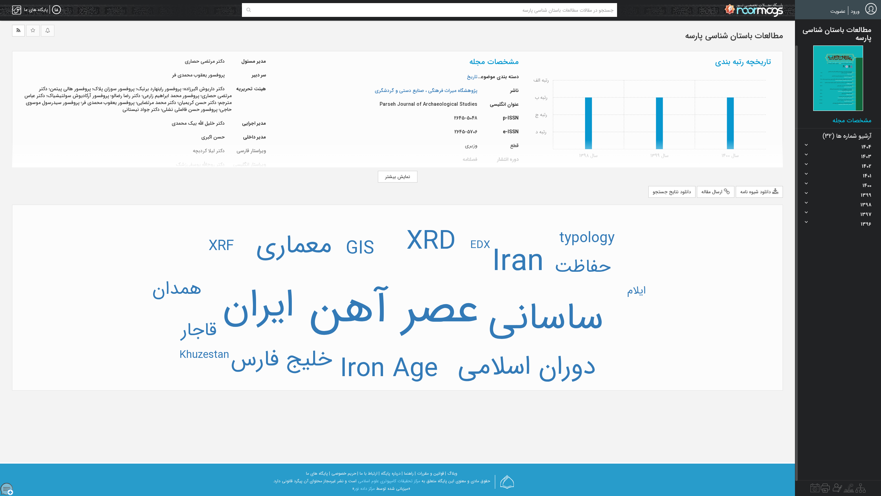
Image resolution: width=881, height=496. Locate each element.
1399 (866, 195)
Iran (518, 262)
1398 (865, 205)
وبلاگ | (451, 473)
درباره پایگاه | (390, 473)
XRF (221, 246)
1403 (866, 157)
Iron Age (389, 369)
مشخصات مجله (851, 120)
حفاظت (582, 266)
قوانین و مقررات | (429, 473)
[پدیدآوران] (836, 490)
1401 (867, 176)
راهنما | (408, 473)
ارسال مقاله (712, 192)
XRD (431, 241)
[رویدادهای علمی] (814, 490)
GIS (360, 248)
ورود (855, 11)
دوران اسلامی (527, 367)
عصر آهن (394, 309)
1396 (866, 224)
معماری (294, 245)
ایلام (636, 290)
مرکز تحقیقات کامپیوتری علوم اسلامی (389, 481)
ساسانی (546, 318)
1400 (866, 186)
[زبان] (56, 10)
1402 (866, 166)
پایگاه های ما (317, 473)
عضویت (838, 11)
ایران (258, 305)
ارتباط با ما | (367, 473)
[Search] (248, 10)
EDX (480, 245)
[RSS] (18, 31)
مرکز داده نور (364, 488)
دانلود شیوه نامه (756, 192)
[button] (838, 78)
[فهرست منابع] (861, 490)
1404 (866, 147)
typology (587, 238)
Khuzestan (204, 355)
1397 (865, 214)
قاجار (199, 330)
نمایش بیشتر (397, 176)
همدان (177, 289)
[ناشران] (825, 490)
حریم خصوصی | (342, 473)
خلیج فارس (281, 359)
